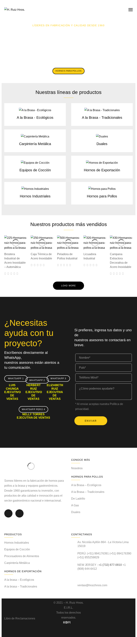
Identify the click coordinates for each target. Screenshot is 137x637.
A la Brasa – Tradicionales (87, 491)
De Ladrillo (78, 498)
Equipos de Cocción (35, 170)
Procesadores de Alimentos (21, 556)
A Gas (75, 505)
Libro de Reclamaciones (19, 618)
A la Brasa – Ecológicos (86, 485)
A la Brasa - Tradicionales (102, 117)
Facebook (8, 515)
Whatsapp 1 (16, 378)
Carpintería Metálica (35, 144)
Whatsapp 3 (58, 378)
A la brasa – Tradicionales (20, 586)
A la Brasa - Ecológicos (35, 117)
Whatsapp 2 (37, 380)
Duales (102, 144)
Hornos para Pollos (102, 196)
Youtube (19, 515)
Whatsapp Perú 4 (33, 409)
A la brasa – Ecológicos (19, 579)
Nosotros (77, 468)
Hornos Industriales (35, 196)
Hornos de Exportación (102, 170)
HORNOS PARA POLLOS (68, 71)
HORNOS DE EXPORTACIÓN (68, 61)
